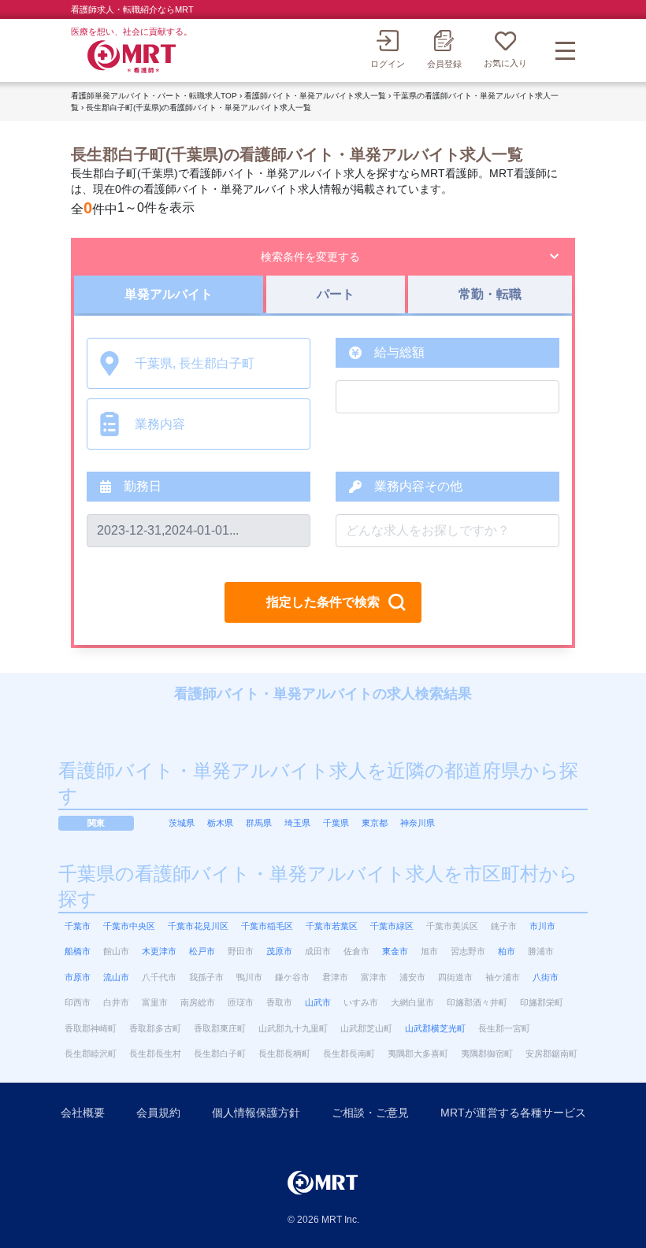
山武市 (318, 1002)
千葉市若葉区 (332, 926)
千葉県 (336, 823)
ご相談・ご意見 (370, 1112)
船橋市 (78, 951)
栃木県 (220, 823)
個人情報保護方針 (256, 1112)
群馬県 (259, 823)
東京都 (375, 823)
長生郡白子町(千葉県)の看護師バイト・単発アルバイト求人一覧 (198, 107)
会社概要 (83, 1112)
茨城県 (182, 823)
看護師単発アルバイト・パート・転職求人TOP (154, 95)
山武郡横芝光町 (435, 1028)
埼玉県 (297, 823)
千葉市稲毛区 (267, 926)
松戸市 (202, 951)
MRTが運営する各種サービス (513, 1112)
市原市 (78, 977)
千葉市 (78, 926)
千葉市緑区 (392, 926)
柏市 (506, 951)
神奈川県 (417, 823)
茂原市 (279, 951)
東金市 (395, 951)
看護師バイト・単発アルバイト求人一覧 (315, 95)
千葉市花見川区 (198, 926)
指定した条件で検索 (323, 602)
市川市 (542, 926)
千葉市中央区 (129, 926)
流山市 (116, 977)
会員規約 (158, 1112)
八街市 (546, 977)
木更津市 (159, 951)
